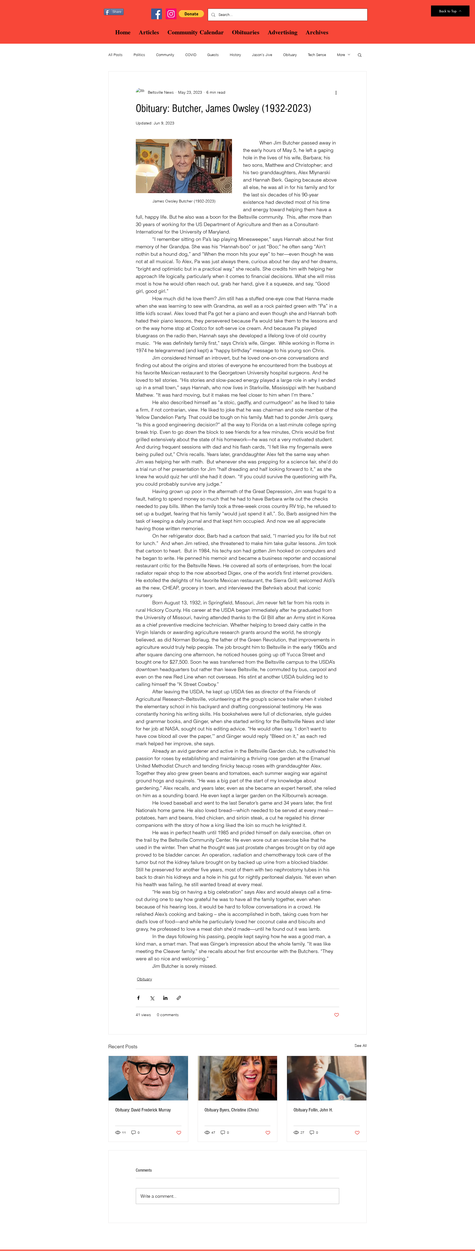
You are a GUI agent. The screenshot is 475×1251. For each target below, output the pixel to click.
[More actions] (336, 92)
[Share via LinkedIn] (165, 997)
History (235, 54)
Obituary (290, 54)
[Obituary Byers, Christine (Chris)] (237, 1078)
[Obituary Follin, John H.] (326, 1078)
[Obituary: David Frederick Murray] (148, 1078)
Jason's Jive (262, 54)
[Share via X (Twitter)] (151, 997)
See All (361, 1045)
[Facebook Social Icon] (156, 14)
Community (165, 54)
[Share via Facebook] (138, 997)
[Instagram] (171, 14)
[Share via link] (178, 997)
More (341, 54)
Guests (213, 54)
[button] (191, 13)
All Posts (115, 54)
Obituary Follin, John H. (313, 1110)
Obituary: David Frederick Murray (143, 1110)
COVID (190, 54)
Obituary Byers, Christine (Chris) (232, 1110)
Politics (139, 54)
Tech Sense (317, 54)
